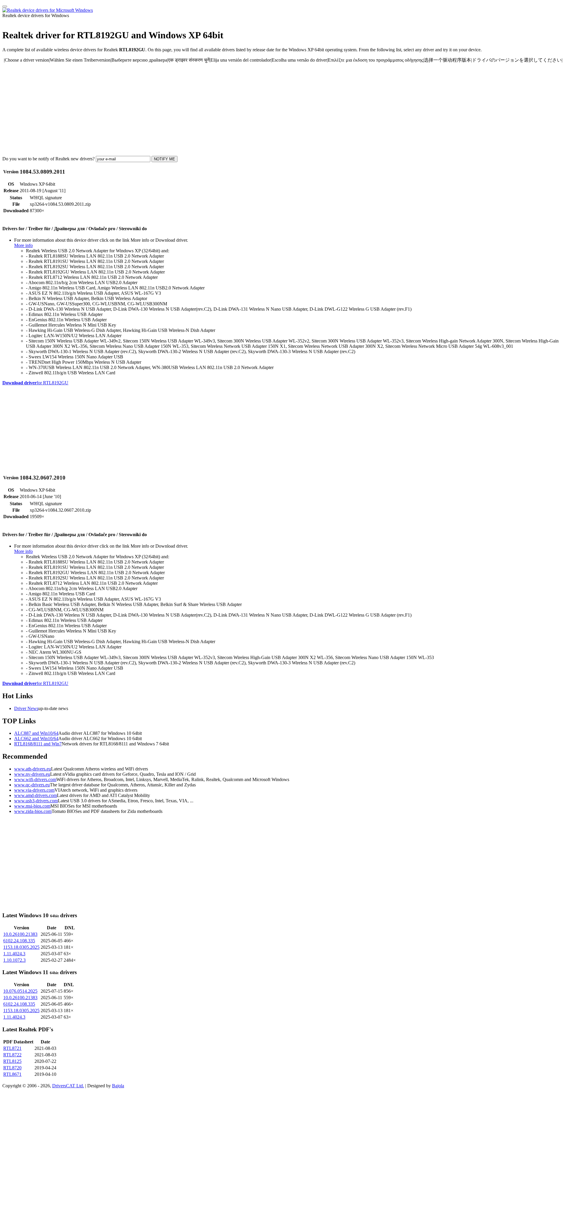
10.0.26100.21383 (20, 934)
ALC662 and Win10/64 (36, 738)
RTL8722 (12, 1054)
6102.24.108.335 (19, 940)
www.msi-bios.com (32, 805)
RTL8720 (12, 1067)
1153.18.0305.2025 (21, 947)
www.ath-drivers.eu (32, 768)
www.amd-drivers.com (35, 795)
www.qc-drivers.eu (32, 784)
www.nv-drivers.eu (32, 774)
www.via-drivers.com (34, 790)
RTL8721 (12, 1048)
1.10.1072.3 (14, 960)
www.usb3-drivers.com (36, 800)
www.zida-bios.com (33, 811)
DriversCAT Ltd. (68, 1085)
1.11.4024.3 (14, 953)
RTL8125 (12, 1061)
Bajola (118, 1085)
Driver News (26, 708)
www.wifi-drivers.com (35, 779)
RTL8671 (12, 1074)
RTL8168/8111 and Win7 (38, 743)
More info (23, 245)
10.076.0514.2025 (20, 991)
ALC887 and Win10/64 (36, 733)
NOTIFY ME (164, 159)
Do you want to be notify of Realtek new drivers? (48, 158)
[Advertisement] (179, 109)
